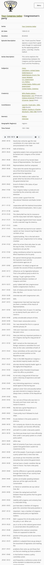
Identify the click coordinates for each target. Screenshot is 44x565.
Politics (24, 116)
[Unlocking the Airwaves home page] (22, 12)
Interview (25, 119)
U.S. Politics (26, 82)
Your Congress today (11, 15)
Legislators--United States (31, 70)
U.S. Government (28, 80)
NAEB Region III (27, 73)
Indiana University (28, 98)
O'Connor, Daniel (28, 100)
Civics (24, 68)
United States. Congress (30, 89)
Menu (39, 5)
